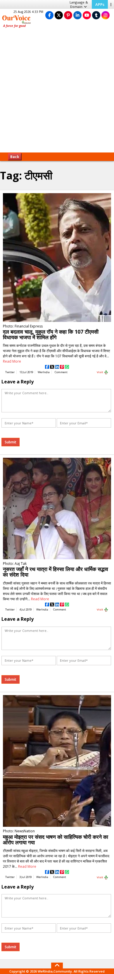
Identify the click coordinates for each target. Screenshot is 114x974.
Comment (61, 372)
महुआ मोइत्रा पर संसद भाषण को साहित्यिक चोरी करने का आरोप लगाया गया (55, 839)
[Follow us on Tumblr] (96, 15)
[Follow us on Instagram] (105, 15)
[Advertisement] (57, 92)
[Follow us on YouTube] (87, 15)
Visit (100, 372)
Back (14, 156)
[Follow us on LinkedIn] (77, 15)
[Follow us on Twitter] (59, 15)
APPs (99, 4)
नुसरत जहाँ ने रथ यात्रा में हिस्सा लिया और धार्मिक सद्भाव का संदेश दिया (55, 571)
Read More (12, 361)
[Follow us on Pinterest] (68, 15)
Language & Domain (79, 4)
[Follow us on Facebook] (49, 15)
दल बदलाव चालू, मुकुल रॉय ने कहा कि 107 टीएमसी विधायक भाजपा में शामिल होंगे (51, 334)
